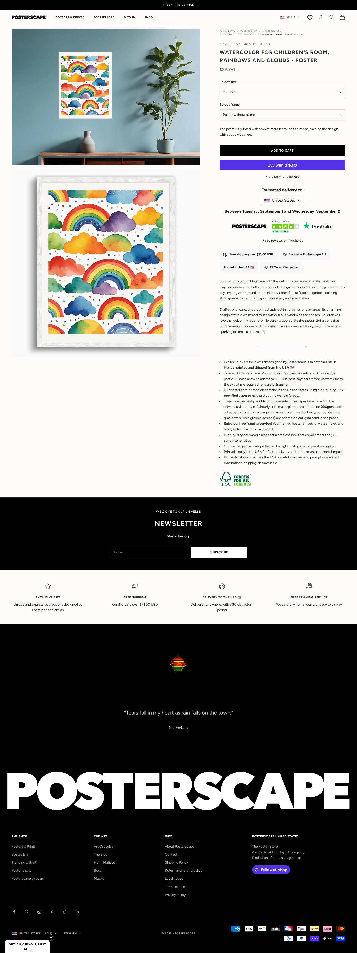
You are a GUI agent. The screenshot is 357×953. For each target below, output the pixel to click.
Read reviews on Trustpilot (283, 240)
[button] (27, 946)
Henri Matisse (104, 862)
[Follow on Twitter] (26, 911)
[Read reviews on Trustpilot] (282, 228)
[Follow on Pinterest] (52, 911)
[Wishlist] (310, 17)
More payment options (282, 177)
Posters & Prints (69, 17)
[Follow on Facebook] (14, 911)
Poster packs (21, 871)
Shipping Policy (176, 862)
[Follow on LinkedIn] (77, 911)
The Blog (100, 854)
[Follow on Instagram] (39, 911)
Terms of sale (175, 887)
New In (129, 17)
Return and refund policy (183, 871)
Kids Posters (273, 31)
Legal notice (174, 879)
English (70, 933)
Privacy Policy (175, 895)
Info (149, 17)
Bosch (99, 871)
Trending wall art (24, 862)
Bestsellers (104, 17)
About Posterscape (179, 846)
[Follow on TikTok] (64, 911)
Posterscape (227, 31)
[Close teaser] (51, 938)
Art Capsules (103, 846)
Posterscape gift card (28, 879)
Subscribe (219, 552)
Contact (171, 854)
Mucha (99, 879)
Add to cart (282, 150)
